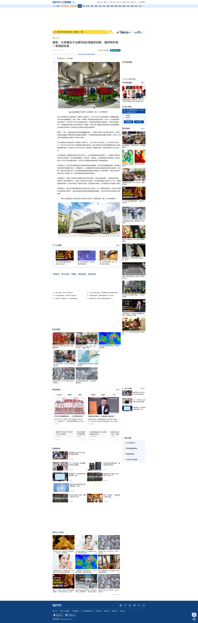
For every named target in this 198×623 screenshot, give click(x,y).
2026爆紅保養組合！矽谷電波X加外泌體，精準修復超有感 (86, 552)
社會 (104, 6)
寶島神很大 (128, 2)
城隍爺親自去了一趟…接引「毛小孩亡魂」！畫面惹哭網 (86, 347)
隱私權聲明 (75, 611)
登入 (144, 2)
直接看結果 (129, 122)
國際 (116, 6)
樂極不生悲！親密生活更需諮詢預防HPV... (101, 298)
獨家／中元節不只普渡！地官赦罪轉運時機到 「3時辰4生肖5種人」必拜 (63, 591)
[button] (139, 2)
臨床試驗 (115, 117)
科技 (140, 6)
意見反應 (106, 611)
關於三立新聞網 (65, 611)
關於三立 (55, 611)
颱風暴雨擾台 (65, 6)
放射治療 (71, 132)
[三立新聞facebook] (125, 605)
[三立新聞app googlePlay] (70, 615)
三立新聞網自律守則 (87, 611)
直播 (96, 6)
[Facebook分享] (54, 58)
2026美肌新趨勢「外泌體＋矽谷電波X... (66, 295)
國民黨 (93, 395)
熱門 (83, 6)
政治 (100, 6)
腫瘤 (85, 132)
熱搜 (91, 6)
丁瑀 (113, 395)
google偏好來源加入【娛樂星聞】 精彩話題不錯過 (103, 292)
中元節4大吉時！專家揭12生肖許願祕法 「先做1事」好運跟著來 (63, 552)
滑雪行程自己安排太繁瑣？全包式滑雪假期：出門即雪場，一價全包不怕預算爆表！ (86, 591)
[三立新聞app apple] (58, 615)
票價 (80, 395)
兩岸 (120, 6)
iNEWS (107, 2)
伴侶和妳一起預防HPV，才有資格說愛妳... (66, 298)
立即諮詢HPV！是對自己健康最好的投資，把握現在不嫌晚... (133, 314)
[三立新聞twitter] (139, 605)
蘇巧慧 (128, 115)
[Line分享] (54, 62)
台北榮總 (73, 112)
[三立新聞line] (134, 605)
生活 (79, 6)
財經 (128, 6)
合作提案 (98, 611)
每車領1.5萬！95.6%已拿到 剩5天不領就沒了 (108, 552)
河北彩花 (59, 395)
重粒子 (79, 112)
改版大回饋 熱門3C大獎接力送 (64, 292)
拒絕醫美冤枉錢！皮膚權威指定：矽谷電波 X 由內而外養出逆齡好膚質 (63, 571)
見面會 (70, 395)
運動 (124, 6)
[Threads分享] (54, 66)
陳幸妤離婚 (73, 6)
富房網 (134, 2)
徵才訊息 (122, 611)
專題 (132, 6)
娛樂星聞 (101, 2)
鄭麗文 (103, 395)
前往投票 (139, 122)
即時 (58, 6)
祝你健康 (114, 2)
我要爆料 (114, 611)
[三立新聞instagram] (129, 605)
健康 (112, 6)
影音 (87, 6)
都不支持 (128, 119)
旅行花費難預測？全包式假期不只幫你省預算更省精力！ (108, 571)
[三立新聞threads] (143, 605)
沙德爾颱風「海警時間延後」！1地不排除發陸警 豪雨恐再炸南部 (86, 571)
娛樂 (108, 6)
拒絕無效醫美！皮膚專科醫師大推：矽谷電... (102, 295)
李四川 (128, 117)
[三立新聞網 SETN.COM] (54, 6)
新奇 (136, 6)
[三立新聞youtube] (120, 605)
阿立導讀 (120, 2)
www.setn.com (67, 619)
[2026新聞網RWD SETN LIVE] (74, 2)
